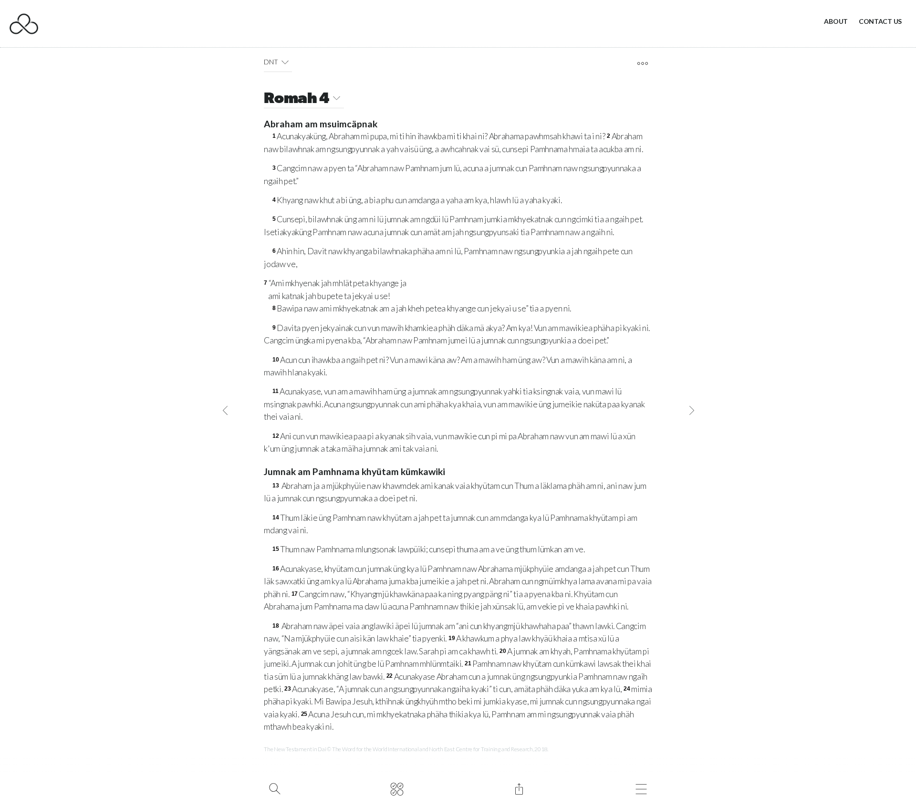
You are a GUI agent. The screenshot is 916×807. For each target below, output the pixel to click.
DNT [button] (271, 62)
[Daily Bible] (397, 788)
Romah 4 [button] (297, 99)
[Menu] (641, 788)
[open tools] (642, 63)
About (836, 21)
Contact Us (880, 21)
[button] (285, 62)
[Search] (274, 788)
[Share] (519, 788)
